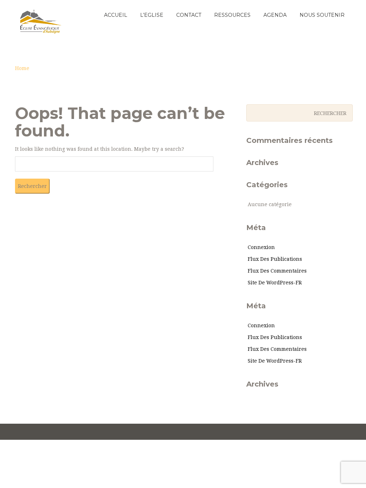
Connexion (261, 247)
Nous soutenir (322, 15)
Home (22, 68)
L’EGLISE (151, 15)
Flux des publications (275, 259)
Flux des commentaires (277, 271)
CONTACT (188, 15)
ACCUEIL (115, 15)
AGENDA (275, 15)
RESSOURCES (232, 15)
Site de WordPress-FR (275, 282)
